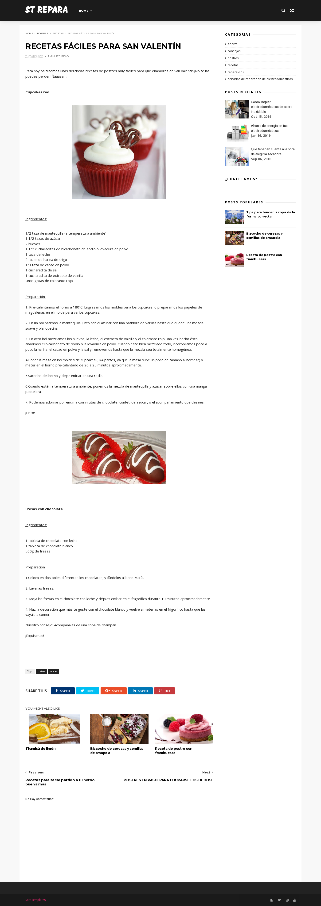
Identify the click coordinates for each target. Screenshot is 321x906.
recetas (58, 33)
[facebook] (271, 900)
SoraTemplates (35, 900)
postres (42, 33)
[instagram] (287, 900)
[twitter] (279, 900)
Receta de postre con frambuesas (173, 750)
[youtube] (294, 900)
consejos (234, 51)
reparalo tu (236, 72)
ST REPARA (46, 10)
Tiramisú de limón (40, 748)
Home (83, 11)
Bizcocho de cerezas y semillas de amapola (116, 750)
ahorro (233, 44)
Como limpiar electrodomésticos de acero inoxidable (271, 107)
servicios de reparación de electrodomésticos (260, 79)
